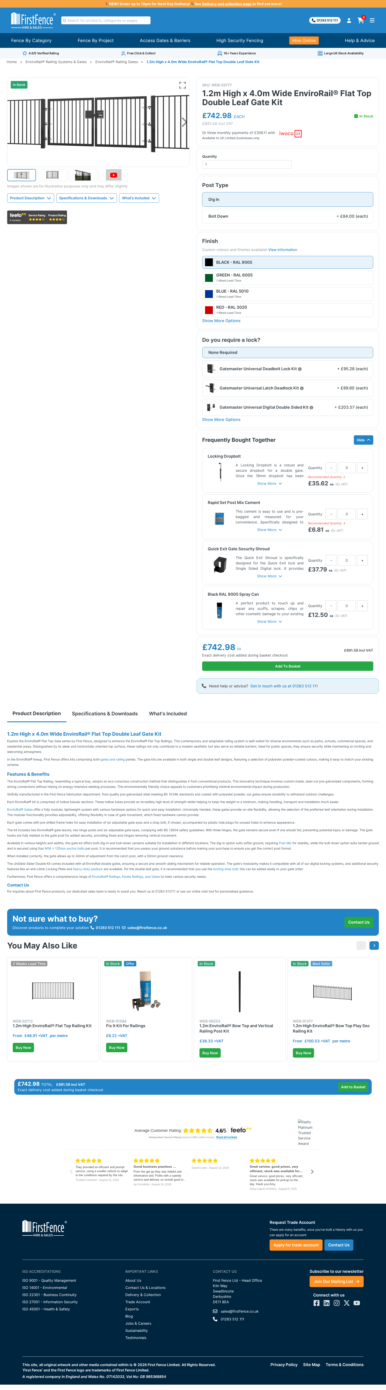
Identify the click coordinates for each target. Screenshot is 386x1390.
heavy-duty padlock (88, 869)
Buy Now (23, 1047)
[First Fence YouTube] (356, 1303)
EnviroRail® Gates (20, 809)
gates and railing (113, 759)
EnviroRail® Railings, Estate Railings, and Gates (126, 876)
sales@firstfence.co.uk (147, 927)
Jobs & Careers (138, 1323)
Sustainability (136, 1330)
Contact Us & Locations (145, 1287)
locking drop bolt (225, 869)
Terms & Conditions (345, 1364)
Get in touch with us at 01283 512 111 (284, 686)
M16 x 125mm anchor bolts (65, 848)
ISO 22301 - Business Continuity (49, 1294)
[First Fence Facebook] (316, 1303)
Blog (129, 1316)
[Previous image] (361, 945)
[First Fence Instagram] (336, 1303)
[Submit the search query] (64, 20)
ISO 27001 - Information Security (50, 1302)
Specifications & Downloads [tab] (105, 713)
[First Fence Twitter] (346, 1303)
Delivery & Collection (143, 1294)
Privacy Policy (284, 1364)
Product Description (27, 198)
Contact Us (359, 922)
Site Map (311, 1364)
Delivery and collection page (227, 4)
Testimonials (135, 1337)
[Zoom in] (182, 85)
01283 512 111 (327, 20)
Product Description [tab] (37, 713)
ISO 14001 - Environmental (44, 1287)
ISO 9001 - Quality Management (49, 1280)
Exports (132, 1309)
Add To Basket (287, 666)
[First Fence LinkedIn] (326, 1303)
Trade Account (137, 1302)
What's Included (135, 198)
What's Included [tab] (168, 713)
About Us (133, 1280)
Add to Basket (353, 1087)
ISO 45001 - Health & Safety (46, 1309)
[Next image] (184, 122)
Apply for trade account (296, 1245)
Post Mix (285, 843)
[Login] (349, 20)
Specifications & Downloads (83, 198)
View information (282, 249)
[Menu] (372, 20)
